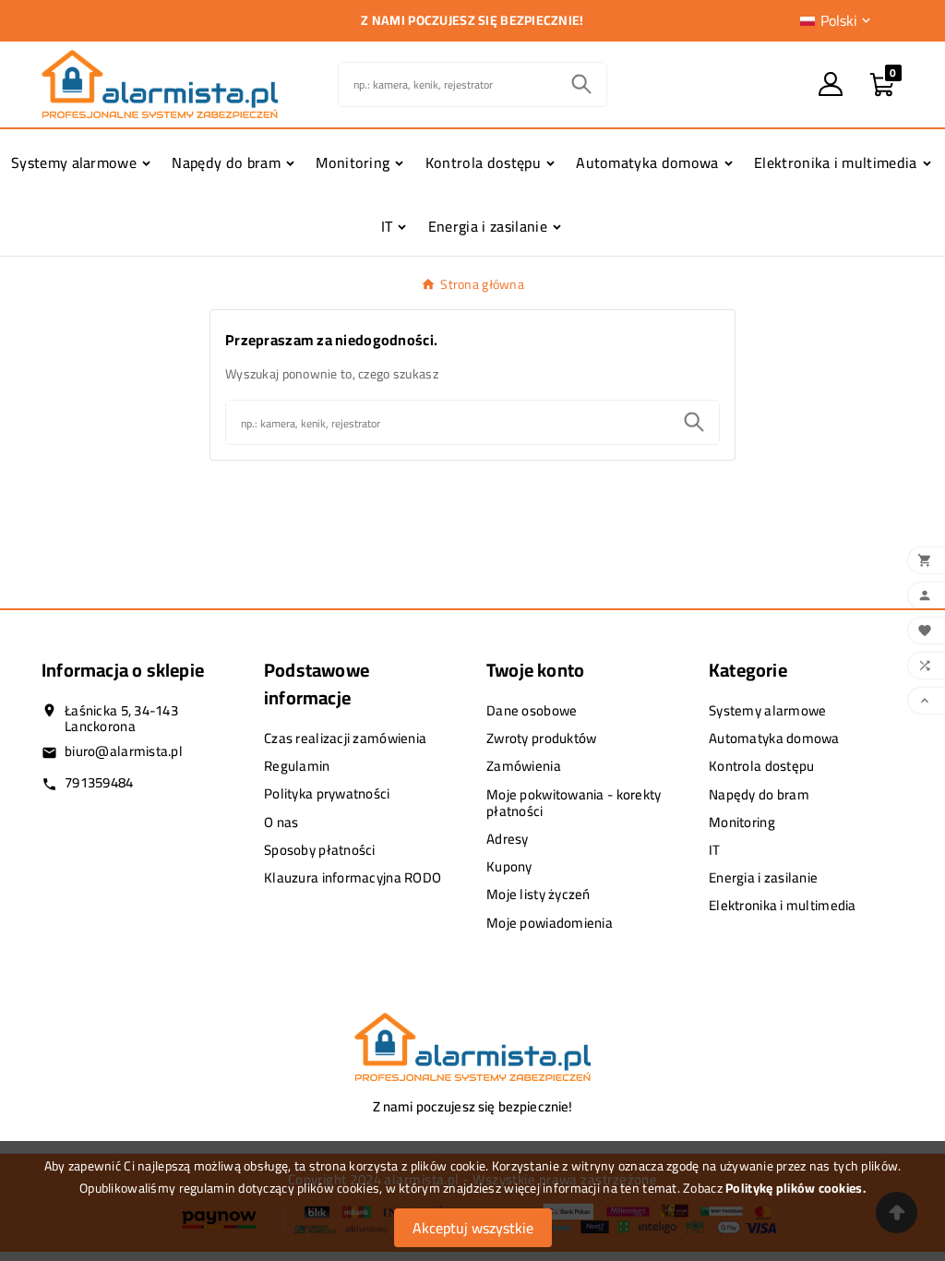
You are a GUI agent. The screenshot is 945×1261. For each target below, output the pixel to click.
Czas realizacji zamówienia (345, 738)
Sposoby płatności (320, 849)
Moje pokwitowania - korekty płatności (574, 802)
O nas (281, 822)
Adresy (507, 838)
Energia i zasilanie (763, 877)
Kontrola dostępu (761, 765)
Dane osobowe (531, 710)
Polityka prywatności (327, 793)
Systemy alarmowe (767, 710)
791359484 (99, 782)
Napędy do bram (759, 794)
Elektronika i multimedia (782, 905)
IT (715, 849)
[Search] (581, 84)
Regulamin (297, 765)
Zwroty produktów (541, 738)
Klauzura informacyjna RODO (352, 877)
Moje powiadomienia (549, 922)
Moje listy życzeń (538, 894)
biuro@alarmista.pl (124, 751)
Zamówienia (523, 765)
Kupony (509, 866)
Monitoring (742, 822)
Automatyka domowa (774, 738)
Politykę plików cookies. (795, 1188)
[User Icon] (831, 84)
